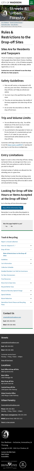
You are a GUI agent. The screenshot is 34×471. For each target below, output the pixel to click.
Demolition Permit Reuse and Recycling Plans (13, 303)
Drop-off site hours (7, 360)
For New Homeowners (8, 275)
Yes (6, 226)
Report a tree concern (8, 422)
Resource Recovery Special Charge (11, 291)
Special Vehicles (6, 294)
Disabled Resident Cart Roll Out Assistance (14, 271)
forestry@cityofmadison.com (10, 405)
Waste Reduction (6, 298)
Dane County (15, 145)
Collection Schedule (7, 267)
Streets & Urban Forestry (18, 13)
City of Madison (5, 22)
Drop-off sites (14, 24)
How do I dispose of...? (8, 246)
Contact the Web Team (8, 452)
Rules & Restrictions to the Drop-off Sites (14, 254)
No (12, 226)
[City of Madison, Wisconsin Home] (5, 434)
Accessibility (5, 456)
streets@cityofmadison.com (12, 317)
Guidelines (4, 259)
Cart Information (6, 263)
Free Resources (6, 279)
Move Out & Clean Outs (8, 283)
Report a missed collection (9, 242)
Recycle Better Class (7, 287)
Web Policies (5, 454)
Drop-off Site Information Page (12, 208)
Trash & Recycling (5, 24)
